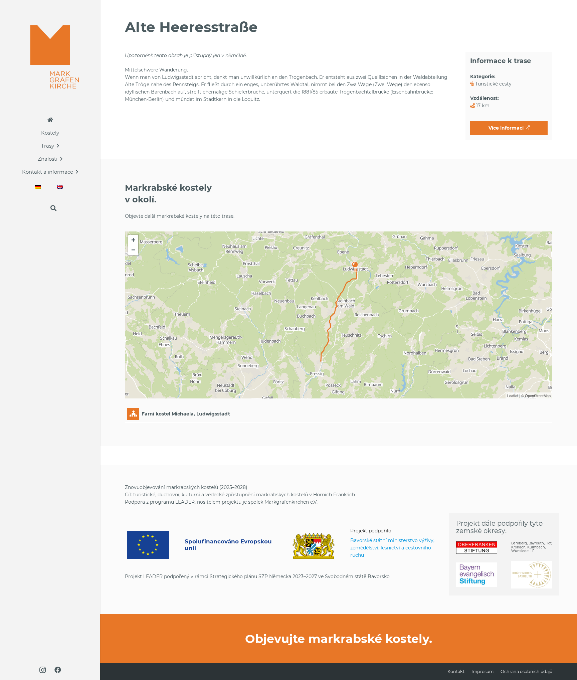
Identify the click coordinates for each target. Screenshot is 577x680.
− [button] (133, 250)
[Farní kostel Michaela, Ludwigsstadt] (355, 263)
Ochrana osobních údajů (526, 671)
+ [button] (133, 240)
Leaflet (512, 395)
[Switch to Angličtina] (61, 186)
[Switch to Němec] (39, 186)
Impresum (482, 671)
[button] (58, 146)
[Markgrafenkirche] (50, 57)
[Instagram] (42, 670)
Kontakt (455, 671)
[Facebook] (57, 670)
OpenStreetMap (538, 395)
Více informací (507, 128)
